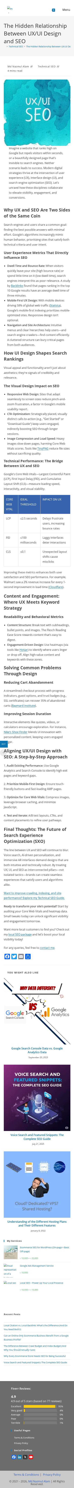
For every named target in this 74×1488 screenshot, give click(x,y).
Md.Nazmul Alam (39, 1481)
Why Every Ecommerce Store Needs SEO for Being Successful (35, 1356)
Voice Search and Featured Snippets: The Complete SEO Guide (37, 1137)
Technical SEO (47, 66)
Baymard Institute (23, 705)
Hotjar (23, 650)
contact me (47, 948)
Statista (55, 305)
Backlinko (17, 286)
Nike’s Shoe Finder (16, 732)
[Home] (5, 46)
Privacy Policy (21, 1443)
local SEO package (20, 934)
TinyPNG (43, 448)
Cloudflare (56, 587)
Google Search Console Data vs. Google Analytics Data (37, 1050)
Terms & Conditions (24, 1437)
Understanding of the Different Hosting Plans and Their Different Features (37, 1223)
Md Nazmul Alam (18, 66)
